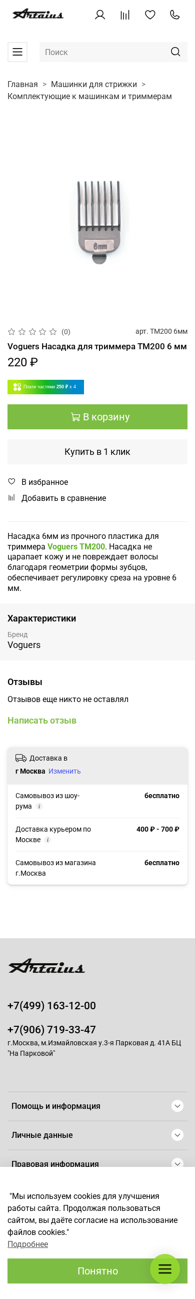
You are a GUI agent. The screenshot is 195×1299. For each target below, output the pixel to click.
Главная (23, 84)
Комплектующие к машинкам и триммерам (90, 96)
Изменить (64, 771)
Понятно (98, 1271)
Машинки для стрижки (94, 84)
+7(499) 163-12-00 (52, 1006)
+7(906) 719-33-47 (52, 1030)
